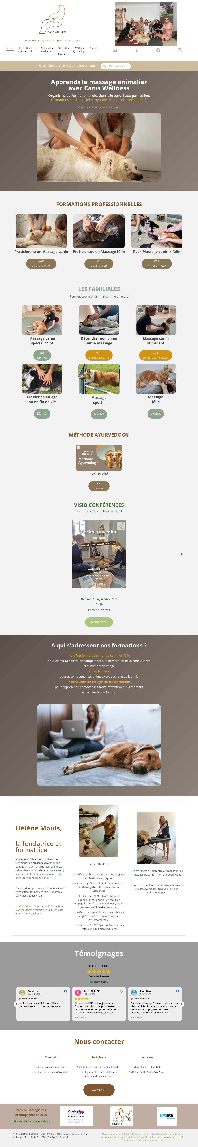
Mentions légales (111, 1133)
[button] (16, 1004)
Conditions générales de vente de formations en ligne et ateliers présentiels (142, 1135)
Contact (93, 48)
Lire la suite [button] (24, 1017)
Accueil (10, 48)
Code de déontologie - (141, 1140)
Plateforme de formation (63, 51)
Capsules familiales (46, 49)
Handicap (158, 1140)
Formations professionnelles (25, 49)
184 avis (104, 976)
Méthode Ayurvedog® (79, 49)
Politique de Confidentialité (136, 1133)
